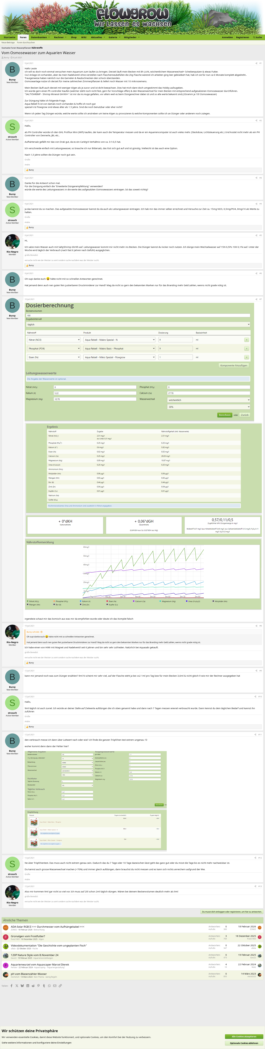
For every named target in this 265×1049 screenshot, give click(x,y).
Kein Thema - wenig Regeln (45, 977)
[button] (40, 37)
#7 (260, 299)
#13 (260, 886)
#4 (260, 203)
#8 (260, 625)
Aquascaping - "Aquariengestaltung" (49, 967)
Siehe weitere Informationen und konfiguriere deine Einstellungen (36, 1042)
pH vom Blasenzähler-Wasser (29, 974)
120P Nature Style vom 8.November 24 (34, 955)
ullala (13, 948)
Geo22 (14, 958)
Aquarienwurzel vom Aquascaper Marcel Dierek (40, 964)
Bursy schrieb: (33, 631)
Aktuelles (96, 37)
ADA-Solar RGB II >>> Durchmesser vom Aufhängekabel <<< (47, 926)
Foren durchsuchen (26, 42)
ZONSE (14, 929)
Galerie (113, 37)
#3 (260, 178)
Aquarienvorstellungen (43, 958)
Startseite (9, 37)
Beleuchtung (39, 929)
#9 (260, 670)
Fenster (14, 967)
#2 (260, 120)
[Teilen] (256, 63)
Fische (35, 948)
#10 (260, 696)
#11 (260, 734)
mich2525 (15, 977)
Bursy (6, 57)
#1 (260, 63)
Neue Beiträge (8, 42)
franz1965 (15, 939)
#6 (260, 273)
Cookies (34, 1037)
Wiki (83, 37)
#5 (260, 235)
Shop (74, 37)
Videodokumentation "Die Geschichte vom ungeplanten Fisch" (49, 945)
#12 (260, 858)
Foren (23, 37)
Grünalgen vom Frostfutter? (28, 936)
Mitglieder (130, 37)
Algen (41, 939)
